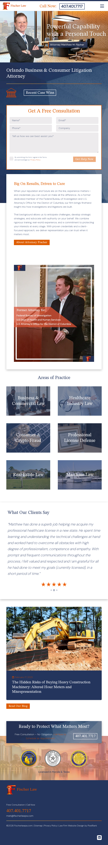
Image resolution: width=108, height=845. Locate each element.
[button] (102, 6)
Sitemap (38, 825)
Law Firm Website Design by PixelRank (78, 825)
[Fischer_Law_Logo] (14, 6)
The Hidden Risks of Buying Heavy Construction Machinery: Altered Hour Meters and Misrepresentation (51, 687)
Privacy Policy (35, 160)
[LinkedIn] (99, 837)
